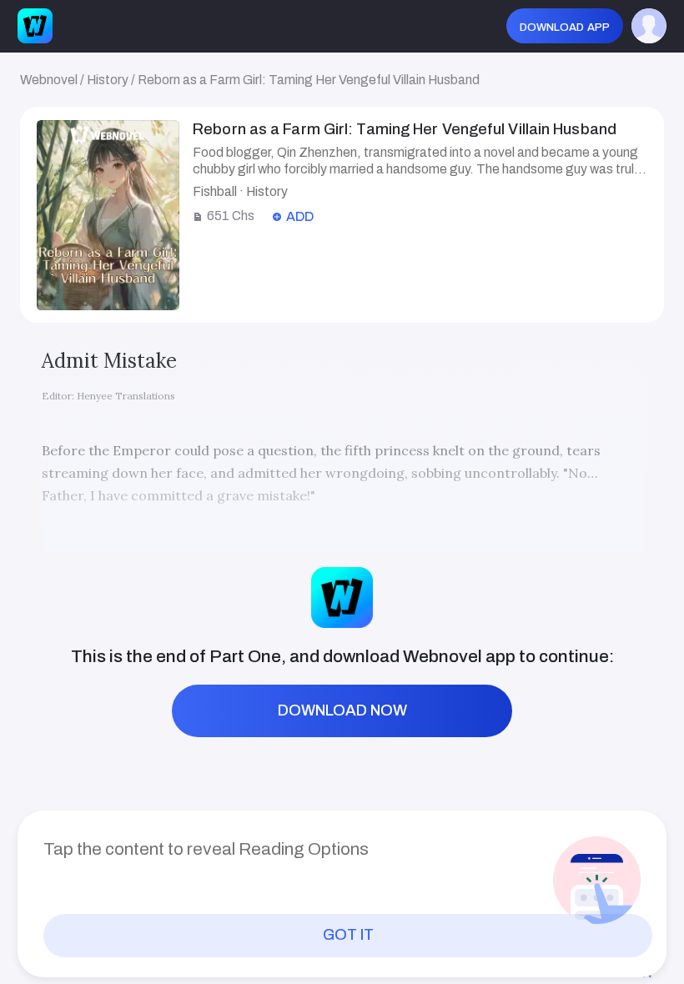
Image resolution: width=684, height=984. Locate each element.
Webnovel (49, 80)
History (107, 80)
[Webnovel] (35, 25)
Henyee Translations (126, 395)
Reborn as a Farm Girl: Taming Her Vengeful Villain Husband (309, 80)
